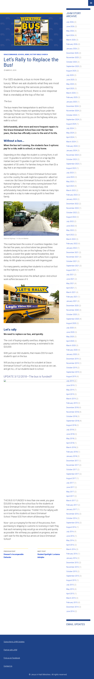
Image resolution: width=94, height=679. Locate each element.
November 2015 (72, 567)
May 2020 (70, 337)
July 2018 (70, 430)
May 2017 (70, 492)
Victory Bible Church (39, 54)
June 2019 (70, 385)
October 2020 (71, 314)
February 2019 (71, 403)
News (27, 54)
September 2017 (72, 474)
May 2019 (70, 390)
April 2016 (70, 545)
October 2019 (71, 368)
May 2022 (70, 230)
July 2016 (70, 532)
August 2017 (71, 478)
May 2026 (70, 31)
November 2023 (72, 155)
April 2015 (70, 594)
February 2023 (71, 195)
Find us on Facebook (12, 658)
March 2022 (71, 239)
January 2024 (71, 151)
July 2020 (70, 328)
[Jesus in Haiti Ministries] (10, 5)
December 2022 (72, 204)
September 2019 (72, 372)
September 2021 (72, 266)
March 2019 (71, 399)
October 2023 (71, 159)
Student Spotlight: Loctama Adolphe (48, 554)
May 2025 (70, 84)
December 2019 (72, 359)
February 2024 (71, 146)
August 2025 (71, 71)
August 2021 (71, 270)
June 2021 (70, 279)
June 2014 (70, 611)
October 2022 (71, 213)
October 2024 (71, 115)
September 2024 (72, 119)
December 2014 (72, 607)
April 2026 (70, 35)
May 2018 (70, 438)
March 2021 (71, 292)
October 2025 (71, 62)
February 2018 (71, 452)
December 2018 (72, 407)
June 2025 (70, 80)
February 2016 (71, 554)
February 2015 (71, 602)
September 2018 (72, 421)
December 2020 (72, 306)
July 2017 (70, 483)
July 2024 (70, 128)
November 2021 (72, 257)
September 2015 (72, 576)
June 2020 (70, 332)
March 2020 (71, 345)
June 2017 (70, 487)
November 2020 (72, 310)
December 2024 (72, 106)
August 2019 (71, 376)
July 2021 (70, 275)
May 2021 (70, 283)
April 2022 (70, 235)
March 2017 (71, 501)
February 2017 (71, 505)
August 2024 (71, 124)
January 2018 (71, 456)
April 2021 (70, 288)
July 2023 (70, 173)
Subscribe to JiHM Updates (14, 642)
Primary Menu (91, 3)
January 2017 (71, 509)
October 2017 (71, 470)
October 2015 (71, 571)
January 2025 (71, 102)
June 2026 (70, 26)
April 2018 (70, 443)
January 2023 (71, 199)
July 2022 (70, 221)
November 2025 (72, 57)
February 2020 (71, 350)
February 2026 (71, 44)
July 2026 (70, 22)
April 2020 (70, 341)
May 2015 (70, 589)
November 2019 (72, 363)
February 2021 (71, 297)
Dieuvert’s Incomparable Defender (14, 554)
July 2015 (70, 585)
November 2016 (72, 514)
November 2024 (72, 111)
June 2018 (70, 434)
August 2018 (71, 425)
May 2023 (70, 182)
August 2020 (71, 323)
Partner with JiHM (10, 650)
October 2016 (71, 518)
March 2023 (71, 190)
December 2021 (72, 252)
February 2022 (71, 244)
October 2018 (71, 416)
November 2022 (72, 208)
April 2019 (70, 394)
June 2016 (70, 536)
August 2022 (71, 217)
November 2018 (72, 412)
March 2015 (71, 598)
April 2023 (70, 186)
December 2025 (72, 53)
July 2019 (70, 381)
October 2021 (71, 261)
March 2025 (71, 93)
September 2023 (72, 164)
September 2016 (72, 523)
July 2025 (70, 75)
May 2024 (70, 133)
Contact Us (8, 666)
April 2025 (70, 88)
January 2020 (71, 354)
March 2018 (71, 447)
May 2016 (70, 540)
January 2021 (71, 301)
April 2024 (70, 137)
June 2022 (70, 226)
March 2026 (71, 40)
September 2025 (72, 66)
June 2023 (70, 177)
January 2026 (71, 49)
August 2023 (71, 168)
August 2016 (71, 527)
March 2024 (71, 142)
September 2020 (72, 319)
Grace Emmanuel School (14, 54)
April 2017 (70, 496)
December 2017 (72, 461)
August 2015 (71, 580)
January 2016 (71, 558)
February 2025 (71, 97)
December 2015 (72, 563)
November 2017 (72, 465)
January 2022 (71, 248)
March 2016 (71, 549)
